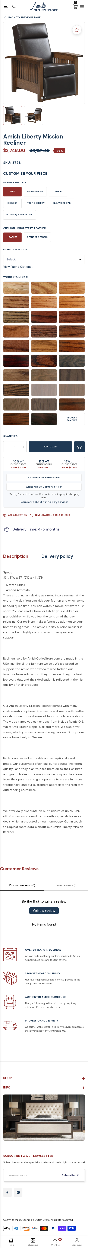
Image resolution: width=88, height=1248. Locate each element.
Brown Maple (35, 191)
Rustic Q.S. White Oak (19, 214)
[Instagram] (18, 1192)
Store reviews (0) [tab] (66, 885)
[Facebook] (7, 1192)
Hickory (12, 203)
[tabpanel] (44, 63)
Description (15, 556)
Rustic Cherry (36, 203)
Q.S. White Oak (62, 203)
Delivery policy (57, 556)
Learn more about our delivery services (44, 502)
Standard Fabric (37, 237)
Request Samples (72, 419)
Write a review (44, 910)
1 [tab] (42, 98)
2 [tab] (45, 97)
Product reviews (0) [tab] (22, 885)
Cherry (58, 191)
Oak (12, 191)
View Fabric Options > (18, 267)
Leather (12, 237)
